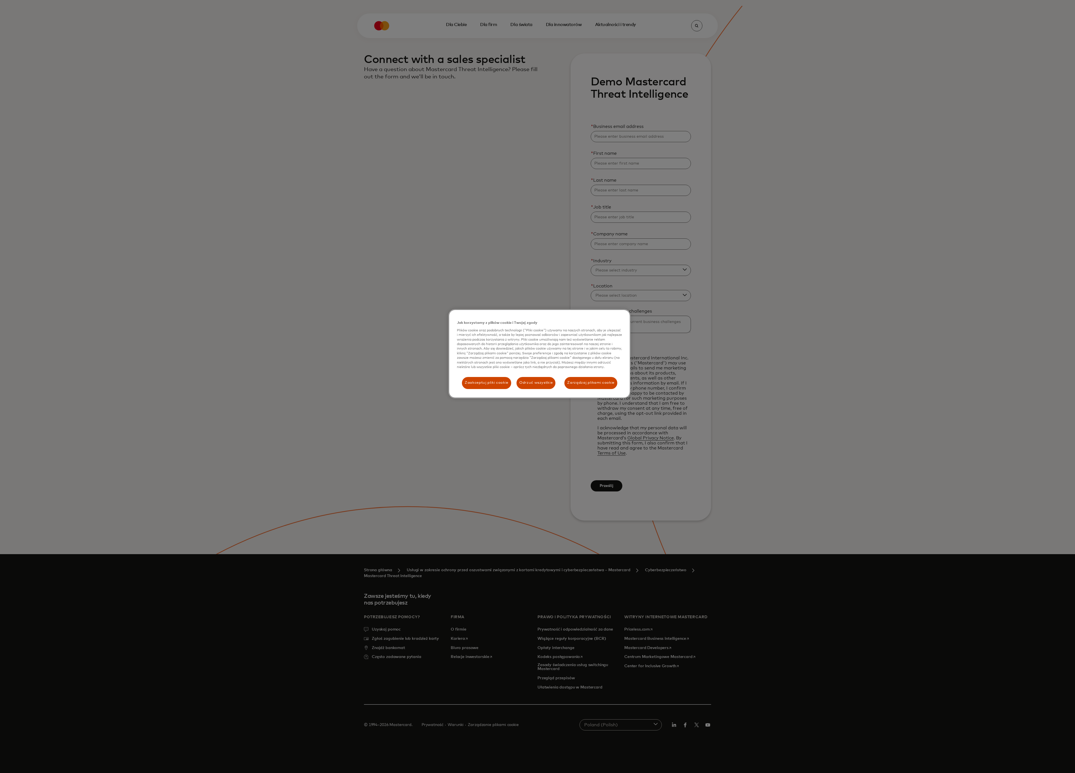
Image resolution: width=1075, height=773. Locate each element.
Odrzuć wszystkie (536, 383)
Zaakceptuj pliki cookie (486, 383)
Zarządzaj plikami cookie (590, 383)
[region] (539, 353)
